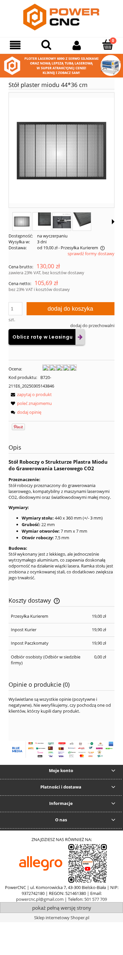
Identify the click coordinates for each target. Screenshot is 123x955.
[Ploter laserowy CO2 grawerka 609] (61, 65)
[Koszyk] (107, 44)
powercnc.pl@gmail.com (40, 899)
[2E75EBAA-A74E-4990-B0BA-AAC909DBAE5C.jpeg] (62, 221)
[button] (15, 45)
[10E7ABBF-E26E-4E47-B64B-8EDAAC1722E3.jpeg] (82, 221)
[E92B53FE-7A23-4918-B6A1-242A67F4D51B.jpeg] (22, 221)
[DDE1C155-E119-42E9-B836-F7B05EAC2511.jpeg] (42, 221)
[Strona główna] (61, 17)
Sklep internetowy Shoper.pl (61, 918)
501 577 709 (95, 899)
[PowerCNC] (41, 863)
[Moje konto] (77, 45)
